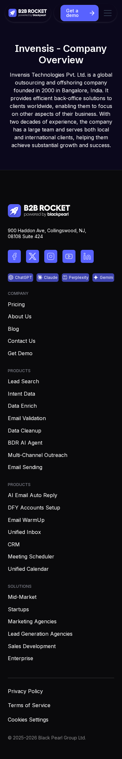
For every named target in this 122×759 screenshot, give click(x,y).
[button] (106, 13)
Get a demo (72, 13)
